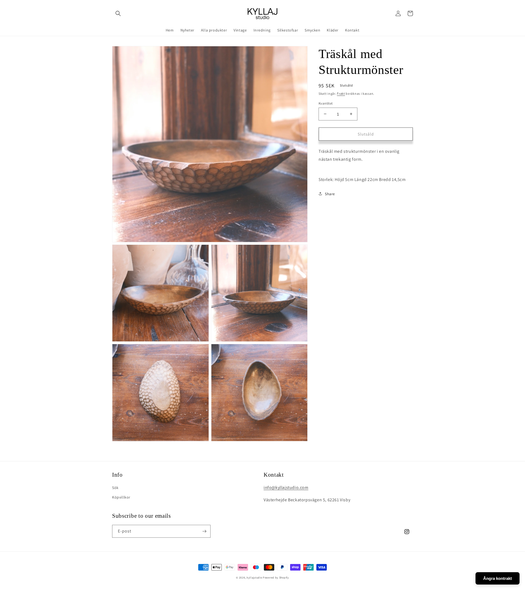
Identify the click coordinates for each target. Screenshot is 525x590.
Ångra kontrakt (497, 578)
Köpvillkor (121, 497)
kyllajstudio (254, 577)
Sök (115, 487)
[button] (118, 13)
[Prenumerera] (204, 531)
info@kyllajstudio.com (286, 487)
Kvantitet (326, 103)
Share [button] (330, 193)
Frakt (341, 93)
